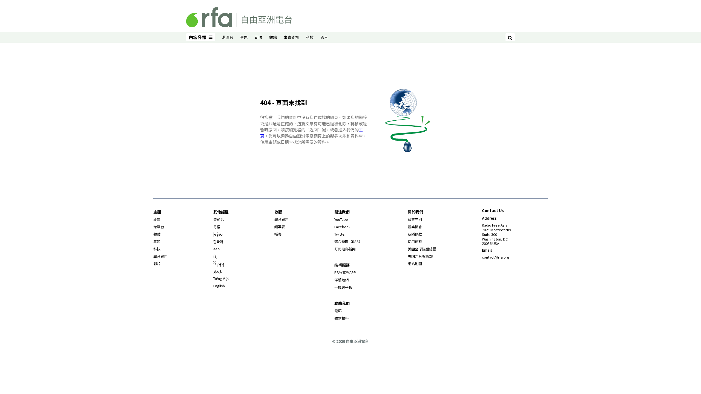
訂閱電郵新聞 (345, 248)
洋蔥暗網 (341, 279)
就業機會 (415, 226)
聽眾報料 (341, 318)
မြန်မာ (218, 234)
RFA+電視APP (345, 272)
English (219, 285)
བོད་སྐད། (218, 263)
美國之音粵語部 (420, 256)
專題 (244, 37)
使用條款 (415, 241)
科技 (310, 37)
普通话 (218, 219)
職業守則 (415, 219)
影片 (324, 37)
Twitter (340, 234)
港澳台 (227, 37)
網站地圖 (415, 263)
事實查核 (291, 37)
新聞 (156, 219)
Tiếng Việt (221, 278)
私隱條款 (415, 234)
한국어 (218, 241)
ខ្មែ (215, 256)
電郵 (337, 310)
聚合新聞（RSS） (348, 241)
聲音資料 (160, 256)
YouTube (341, 219)
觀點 (273, 37)
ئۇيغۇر (218, 271)
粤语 (216, 226)
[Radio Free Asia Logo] (239, 16)
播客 (277, 234)
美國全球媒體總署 (422, 248)
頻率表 (279, 226)
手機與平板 (343, 287)
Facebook (342, 226)
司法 (258, 37)
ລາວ (216, 248)
